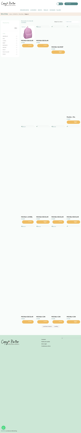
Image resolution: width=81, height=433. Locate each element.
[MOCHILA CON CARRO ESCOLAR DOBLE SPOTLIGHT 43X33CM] (43, 270)
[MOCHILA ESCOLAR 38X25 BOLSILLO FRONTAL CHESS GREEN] (73, 171)
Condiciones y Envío (45, 346)
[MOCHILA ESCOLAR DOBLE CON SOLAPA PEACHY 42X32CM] (58, 171)
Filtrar (16, 28)
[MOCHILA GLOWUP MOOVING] (58, 36)
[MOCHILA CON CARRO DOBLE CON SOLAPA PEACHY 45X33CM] (73, 270)
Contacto (43, 339)
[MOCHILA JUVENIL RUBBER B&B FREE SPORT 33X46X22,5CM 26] (28, 171)
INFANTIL (15, 14)
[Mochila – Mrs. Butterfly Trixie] (73, 71)
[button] (58, 52)
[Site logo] (8, 3)
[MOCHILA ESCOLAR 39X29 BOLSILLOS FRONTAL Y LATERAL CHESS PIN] (28, 32)
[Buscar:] (71, 3)
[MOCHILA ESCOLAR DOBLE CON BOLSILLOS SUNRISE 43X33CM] (43, 171)
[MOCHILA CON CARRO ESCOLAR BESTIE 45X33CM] (58, 270)
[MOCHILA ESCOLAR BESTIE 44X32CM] (43, 32)
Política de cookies (45, 341)
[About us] (50, 337)
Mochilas (21, 14)
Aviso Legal (44, 343)
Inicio (10, 14)
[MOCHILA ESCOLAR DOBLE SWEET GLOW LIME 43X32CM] (28, 270)
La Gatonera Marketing (11, 431)
